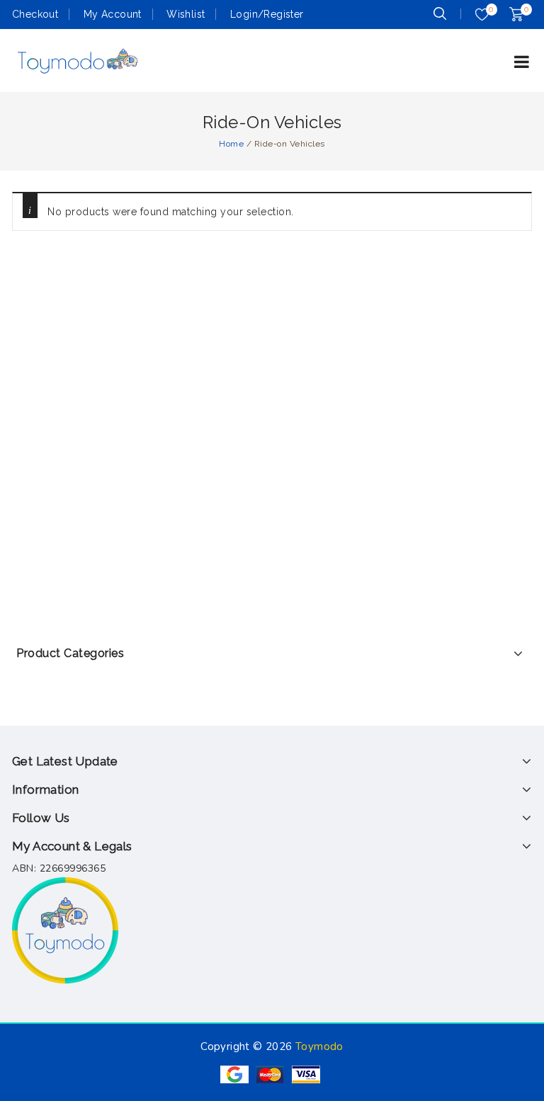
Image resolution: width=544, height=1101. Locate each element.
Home (231, 144)
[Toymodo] (77, 60)
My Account (113, 14)
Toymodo (319, 1046)
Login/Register (267, 14)
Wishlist (185, 14)
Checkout (35, 14)
